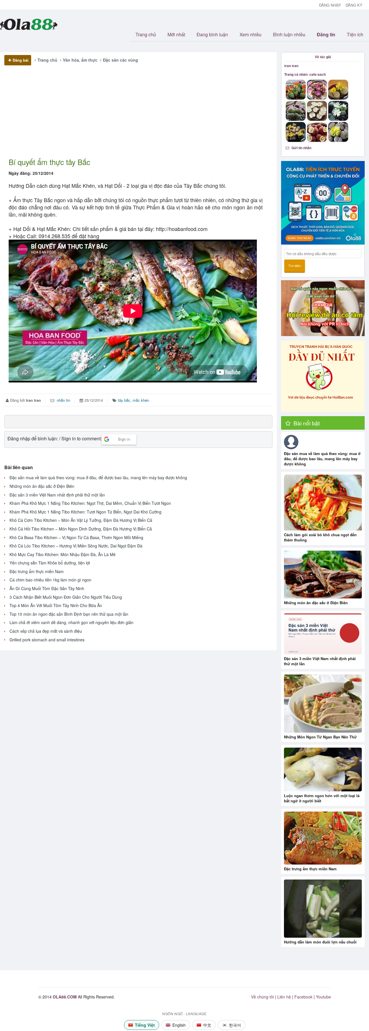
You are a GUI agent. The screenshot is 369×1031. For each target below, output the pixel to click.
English (179, 1025)
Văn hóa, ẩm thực (80, 60)
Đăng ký (354, 5)
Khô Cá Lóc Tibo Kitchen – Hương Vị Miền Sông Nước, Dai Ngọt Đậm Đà (76, 546)
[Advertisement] (136, 116)
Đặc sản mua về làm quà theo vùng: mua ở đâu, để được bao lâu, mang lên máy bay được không (98, 477)
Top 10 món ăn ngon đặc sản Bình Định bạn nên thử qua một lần (69, 614)
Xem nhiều (250, 34)
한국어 (235, 1025)
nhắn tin (63, 400)
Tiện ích (355, 34)
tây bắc (124, 400)
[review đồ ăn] (323, 308)
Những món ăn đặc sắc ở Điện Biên (42, 486)
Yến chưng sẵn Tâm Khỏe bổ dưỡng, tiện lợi (50, 563)
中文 (207, 1025)
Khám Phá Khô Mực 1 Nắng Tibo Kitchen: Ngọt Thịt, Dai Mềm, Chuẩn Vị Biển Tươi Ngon (90, 503)
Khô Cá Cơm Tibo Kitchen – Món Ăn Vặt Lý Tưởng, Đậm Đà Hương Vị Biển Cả (81, 520)
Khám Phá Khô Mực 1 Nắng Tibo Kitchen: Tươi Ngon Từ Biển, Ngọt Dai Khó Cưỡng (85, 512)
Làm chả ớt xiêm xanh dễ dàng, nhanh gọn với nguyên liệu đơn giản (71, 622)
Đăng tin (326, 34)
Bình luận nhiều (289, 34)
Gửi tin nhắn (301, 147)
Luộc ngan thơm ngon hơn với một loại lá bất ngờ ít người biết (321, 798)
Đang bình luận (212, 34)
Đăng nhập (330, 5)
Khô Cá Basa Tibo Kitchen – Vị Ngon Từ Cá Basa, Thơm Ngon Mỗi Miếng (76, 537)
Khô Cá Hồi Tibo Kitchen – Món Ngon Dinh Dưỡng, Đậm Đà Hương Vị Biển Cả (81, 529)
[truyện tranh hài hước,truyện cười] (323, 376)
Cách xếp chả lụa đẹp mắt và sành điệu (46, 631)
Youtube (323, 997)
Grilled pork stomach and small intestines (47, 640)
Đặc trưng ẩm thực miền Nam (37, 571)
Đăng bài (21, 60)
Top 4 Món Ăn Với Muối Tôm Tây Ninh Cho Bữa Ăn (56, 605)
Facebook (303, 997)
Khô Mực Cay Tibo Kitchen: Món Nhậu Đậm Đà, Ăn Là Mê (63, 554)
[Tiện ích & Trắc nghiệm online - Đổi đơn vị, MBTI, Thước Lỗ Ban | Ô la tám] (323, 203)
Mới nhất (176, 34)
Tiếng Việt (145, 1025)
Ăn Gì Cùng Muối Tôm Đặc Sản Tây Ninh (47, 588)
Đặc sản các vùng (120, 60)
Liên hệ (284, 997)
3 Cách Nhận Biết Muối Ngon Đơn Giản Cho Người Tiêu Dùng (66, 597)
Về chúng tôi (262, 997)
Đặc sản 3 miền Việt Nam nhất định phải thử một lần (57, 495)
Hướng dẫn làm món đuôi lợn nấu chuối (320, 942)
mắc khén (141, 400)
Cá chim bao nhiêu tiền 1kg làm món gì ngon (50, 580)
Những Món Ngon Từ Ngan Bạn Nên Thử (320, 737)
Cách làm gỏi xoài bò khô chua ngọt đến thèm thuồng (320, 537)
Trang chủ (145, 34)
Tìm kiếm (294, 266)
